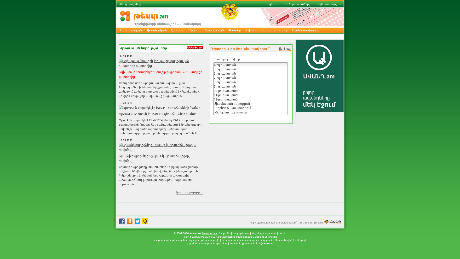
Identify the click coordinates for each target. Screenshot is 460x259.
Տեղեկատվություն (328, 4)
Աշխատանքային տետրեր (266, 30)
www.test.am (210, 233)
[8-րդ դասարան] (251, 82)
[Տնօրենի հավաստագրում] (251, 108)
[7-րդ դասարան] (251, 78)
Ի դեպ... (272, 4)
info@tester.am (264, 243)
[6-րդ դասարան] (251, 73)
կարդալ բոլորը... (189, 192)
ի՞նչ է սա (285, 48)
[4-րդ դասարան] (251, 65)
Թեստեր (234, 30)
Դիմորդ (194, 30)
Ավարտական (130, 30)
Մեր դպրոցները (130, 4)
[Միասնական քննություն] (251, 103)
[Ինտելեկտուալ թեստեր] (251, 112)
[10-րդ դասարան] (251, 90)
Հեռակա (177, 30)
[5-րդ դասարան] (251, 69)
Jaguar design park (311, 222)
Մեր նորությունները (296, 4)
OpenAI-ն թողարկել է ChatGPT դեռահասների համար (157, 114)
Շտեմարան (214, 30)
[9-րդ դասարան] (251, 86)
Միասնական (156, 30)
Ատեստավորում (305, 30)
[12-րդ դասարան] (251, 99)
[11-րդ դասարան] (251, 95)
